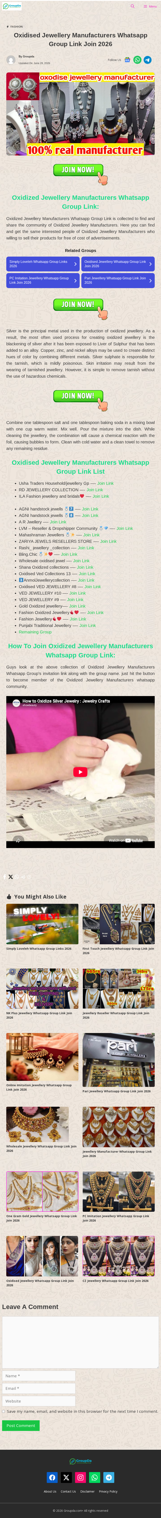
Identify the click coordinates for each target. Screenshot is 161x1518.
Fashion (16, 26)
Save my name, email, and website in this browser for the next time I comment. (82, 1411)
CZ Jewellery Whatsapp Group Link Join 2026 (115, 1281)
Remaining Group (35, 632)
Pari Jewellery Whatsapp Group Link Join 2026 (117, 1091)
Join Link (105, 483)
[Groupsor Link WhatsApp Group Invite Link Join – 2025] (12, 6)
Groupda (28, 56)
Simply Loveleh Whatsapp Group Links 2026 (38, 949)
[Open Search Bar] (132, 6)
